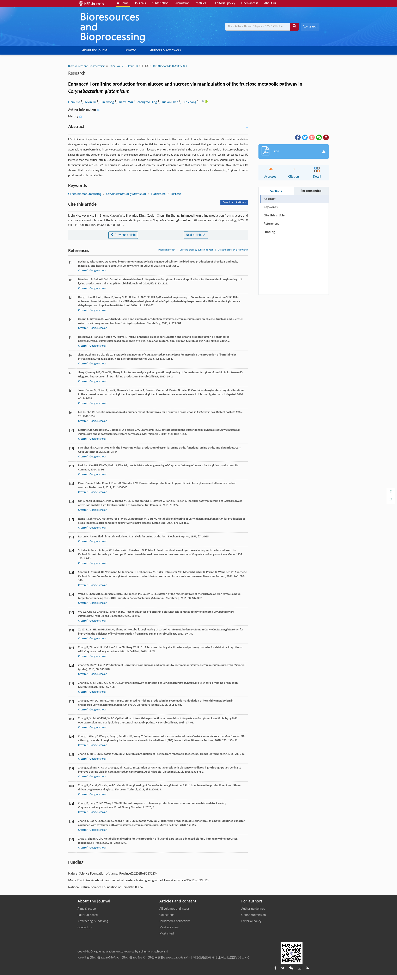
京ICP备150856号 (134, 957)
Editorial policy (225, 3)
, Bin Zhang (188, 102)
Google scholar (98, 270)
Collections (166, 915)
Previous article (125, 235)
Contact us (85, 927)
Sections (276, 191)
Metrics (201, 3)
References (271, 224)
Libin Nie (74, 102)
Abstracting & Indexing (93, 921)
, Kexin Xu (89, 102)
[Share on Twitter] (304, 137)
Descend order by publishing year (196, 250)
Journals (140, 3)
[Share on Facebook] (297, 137)
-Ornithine (158, 194)
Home (124, 3)
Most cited (166, 933)
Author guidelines (253, 909)
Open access (249, 3)
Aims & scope (87, 909)
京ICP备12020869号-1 (105, 957)
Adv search (310, 26)
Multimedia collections (174, 921)
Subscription (160, 3)
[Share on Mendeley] (326, 137)
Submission (182, 3)
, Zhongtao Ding (146, 102)
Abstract (270, 199)
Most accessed (169, 927)
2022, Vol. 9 (116, 66)
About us (270, 3)
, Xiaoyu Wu (125, 102)
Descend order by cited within (233, 250)
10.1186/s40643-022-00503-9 (170, 66)
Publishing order (166, 250)
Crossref (82, 270)
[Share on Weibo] (312, 137)
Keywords (270, 207)
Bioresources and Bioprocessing (86, 66)
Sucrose (176, 194)
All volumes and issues (174, 909)
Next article (194, 235)
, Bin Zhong (106, 102)
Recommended (311, 191)
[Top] (391, 492)
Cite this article (274, 215)
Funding (269, 232)
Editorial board (88, 915)
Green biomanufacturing (84, 194)
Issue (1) (133, 66)
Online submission (253, 915)
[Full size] (391, 500)
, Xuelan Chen (169, 102)
